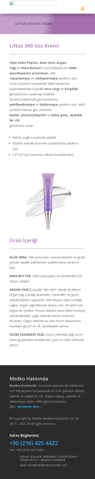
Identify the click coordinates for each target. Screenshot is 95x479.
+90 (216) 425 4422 (34, 443)
